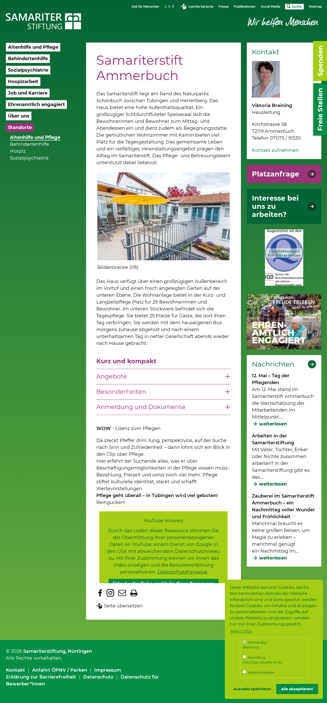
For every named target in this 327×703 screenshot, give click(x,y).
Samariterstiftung (44, 651)
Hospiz (18, 151)
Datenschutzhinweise (182, 572)
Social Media (270, 6)
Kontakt (15, 670)
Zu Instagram (110, 593)
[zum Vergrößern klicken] (163, 216)
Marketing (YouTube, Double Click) (262, 660)
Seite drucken (134, 593)
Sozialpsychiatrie (29, 158)
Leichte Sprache (201, 6)
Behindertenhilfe (29, 144)
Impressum (107, 670)
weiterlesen (273, 424)
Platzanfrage (275, 174)
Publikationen (244, 6)
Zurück (90, 222)
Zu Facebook (100, 593)
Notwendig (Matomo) (255, 644)
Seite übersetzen (123, 606)
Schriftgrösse (170, 6)
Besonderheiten (121, 391)
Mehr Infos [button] (241, 631)
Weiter (224, 226)
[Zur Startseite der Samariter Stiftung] (43, 21)
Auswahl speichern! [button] (252, 689)
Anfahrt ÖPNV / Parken (59, 670)
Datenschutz (98, 677)
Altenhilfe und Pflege (35, 137)
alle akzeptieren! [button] (297, 689)
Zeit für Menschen (145, 6)
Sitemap (315, 6)
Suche (296, 6)
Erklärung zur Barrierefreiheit (41, 677)
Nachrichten (273, 364)
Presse (223, 6)
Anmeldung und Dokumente (140, 407)
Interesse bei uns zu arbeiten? (275, 206)
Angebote (111, 376)
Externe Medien (260, 672)
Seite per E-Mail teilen (122, 593)
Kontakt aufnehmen (275, 150)
